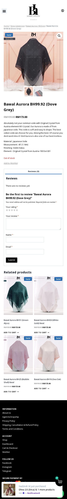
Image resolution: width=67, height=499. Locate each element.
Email (9, 247)
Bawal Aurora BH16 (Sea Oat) (47, 379)
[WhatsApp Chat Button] (59, 493)
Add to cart (10, 332)
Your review (12, 216)
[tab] (33, 171)
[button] (4, 11)
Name (9, 235)
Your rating (12, 207)
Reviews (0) (33, 171)
